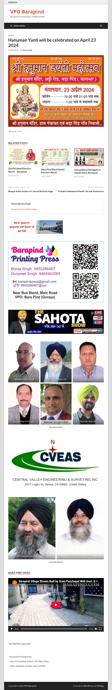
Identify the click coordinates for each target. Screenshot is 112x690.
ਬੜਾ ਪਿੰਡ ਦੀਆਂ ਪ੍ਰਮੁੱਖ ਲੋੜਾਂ (19, 644)
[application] (56, 605)
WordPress (88, 686)
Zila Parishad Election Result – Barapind (19, 170)
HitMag (100, 686)
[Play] (11, 628)
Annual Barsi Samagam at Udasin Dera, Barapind (87, 171)
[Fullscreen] (100, 628)
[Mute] (96, 628)
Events (11, 35)
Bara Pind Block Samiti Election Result (53, 171)
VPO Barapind (27, 11)
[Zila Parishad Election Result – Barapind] (23, 157)
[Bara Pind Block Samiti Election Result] (56, 157)
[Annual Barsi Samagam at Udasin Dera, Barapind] (89, 158)
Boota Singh (27, 50)
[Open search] (101, 26)
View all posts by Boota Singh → (25, 209)
